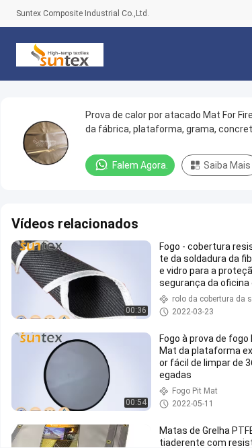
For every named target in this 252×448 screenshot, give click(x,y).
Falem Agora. (140, 165)
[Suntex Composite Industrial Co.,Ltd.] (59, 53)
